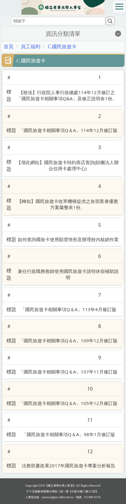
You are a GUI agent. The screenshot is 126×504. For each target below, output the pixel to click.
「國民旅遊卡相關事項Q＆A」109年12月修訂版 (68, 340)
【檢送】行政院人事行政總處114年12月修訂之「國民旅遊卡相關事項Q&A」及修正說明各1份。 (67, 95)
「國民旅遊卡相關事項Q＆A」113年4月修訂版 (68, 309)
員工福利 (30, 46)
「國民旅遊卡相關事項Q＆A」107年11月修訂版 (68, 372)
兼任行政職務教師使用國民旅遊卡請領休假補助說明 (68, 274)
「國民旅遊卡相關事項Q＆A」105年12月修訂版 (68, 403)
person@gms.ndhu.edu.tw (58, 497)
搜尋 (110, 21)
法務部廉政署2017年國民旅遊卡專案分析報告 (68, 465)
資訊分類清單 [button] (63, 34)
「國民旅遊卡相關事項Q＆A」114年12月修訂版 (68, 130)
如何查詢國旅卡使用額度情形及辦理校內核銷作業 (68, 239)
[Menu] (119, 7)
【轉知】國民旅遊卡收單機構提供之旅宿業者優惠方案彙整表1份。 (67, 204)
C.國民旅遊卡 (62, 46)
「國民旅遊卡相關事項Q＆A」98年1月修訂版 (68, 434)
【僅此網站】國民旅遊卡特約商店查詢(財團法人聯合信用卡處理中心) (68, 165)
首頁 (8, 46)
